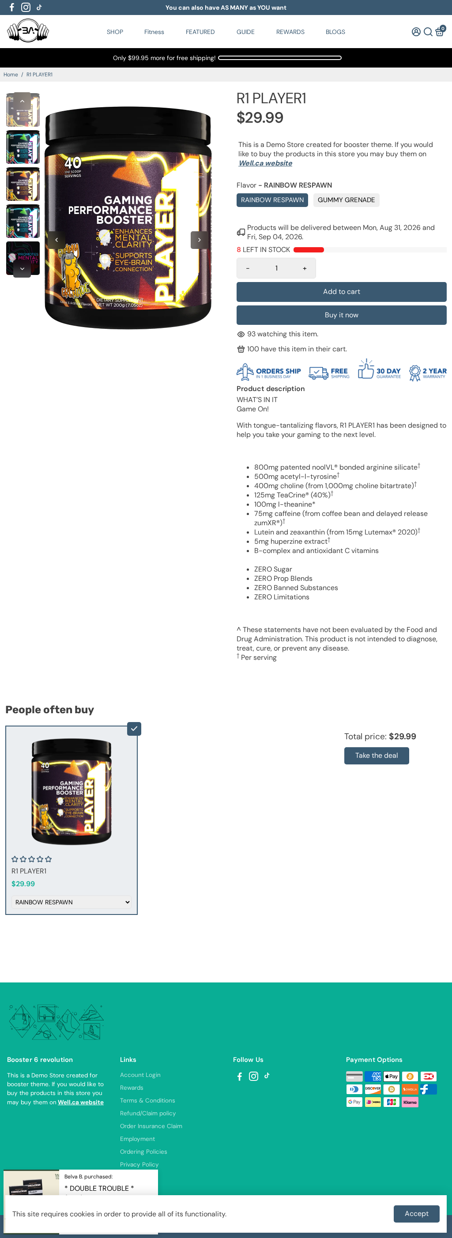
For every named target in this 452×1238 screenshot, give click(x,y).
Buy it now (341, 315)
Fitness (154, 32)
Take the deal (376, 755)
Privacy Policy (139, 1164)
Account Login (140, 1075)
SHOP (115, 32)
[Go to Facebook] (12, 7)
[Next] (22, 269)
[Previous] (22, 101)
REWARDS (290, 32)
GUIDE (246, 32)
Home (11, 74)
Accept (417, 1213)
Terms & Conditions (147, 1100)
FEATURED (200, 32)
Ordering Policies (143, 1151)
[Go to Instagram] (25, 7)
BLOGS (335, 32)
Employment (137, 1139)
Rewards (131, 1087)
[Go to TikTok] (39, 7)
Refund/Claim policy (148, 1113)
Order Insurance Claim (151, 1126)
